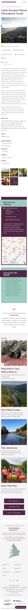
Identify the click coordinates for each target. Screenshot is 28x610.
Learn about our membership (14, 540)
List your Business (10, 589)
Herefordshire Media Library (14, 591)
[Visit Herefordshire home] (8, 2)
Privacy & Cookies (14, 585)
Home (2, 6)
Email (5, 58)
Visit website (21, 54)
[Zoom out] (24, 241)
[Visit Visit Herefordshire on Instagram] (10, 580)
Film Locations (14, 593)
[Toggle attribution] (25, 263)
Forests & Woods (6, 50)
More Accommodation (14, 512)
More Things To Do (14, 501)
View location (7, 64)
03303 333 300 (7, 54)
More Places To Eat (14, 507)
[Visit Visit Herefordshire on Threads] (14, 580)
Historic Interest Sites (18, 50)
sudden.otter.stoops (12, 219)
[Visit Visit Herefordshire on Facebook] (17, 580)
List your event (20, 589)
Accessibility (23, 587)
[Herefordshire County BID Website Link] (14, 529)
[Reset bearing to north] (24, 243)
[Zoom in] (24, 239)
